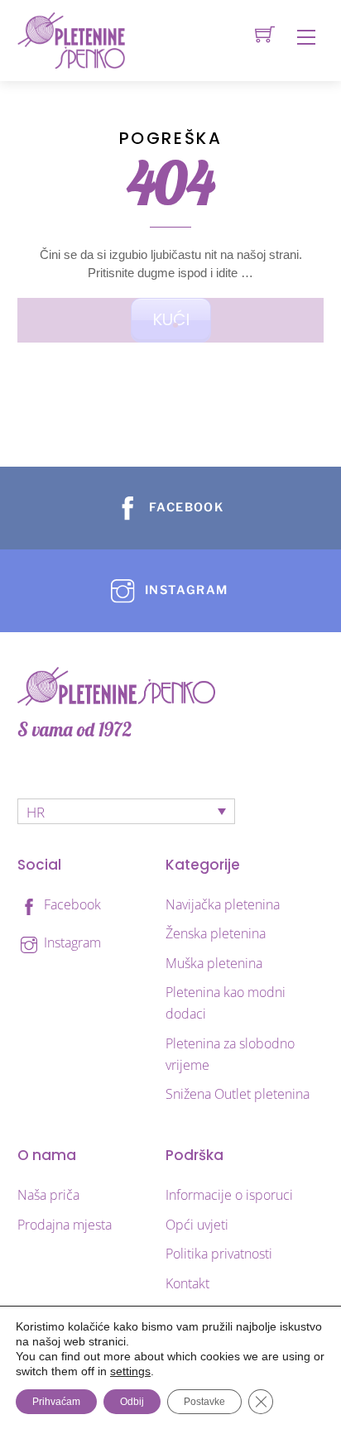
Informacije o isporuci (229, 1195)
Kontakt (187, 1283)
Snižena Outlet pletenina (238, 1094)
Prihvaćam (56, 1401)
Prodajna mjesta (64, 1225)
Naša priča (48, 1195)
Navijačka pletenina (223, 904)
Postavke (204, 1401)
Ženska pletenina (216, 933)
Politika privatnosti (219, 1253)
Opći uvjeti (197, 1225)
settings (130, 1371)
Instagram (71, 942)
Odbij (132, 1401)
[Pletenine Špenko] (71, 39)
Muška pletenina (214, 963)
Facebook (71, 904)
